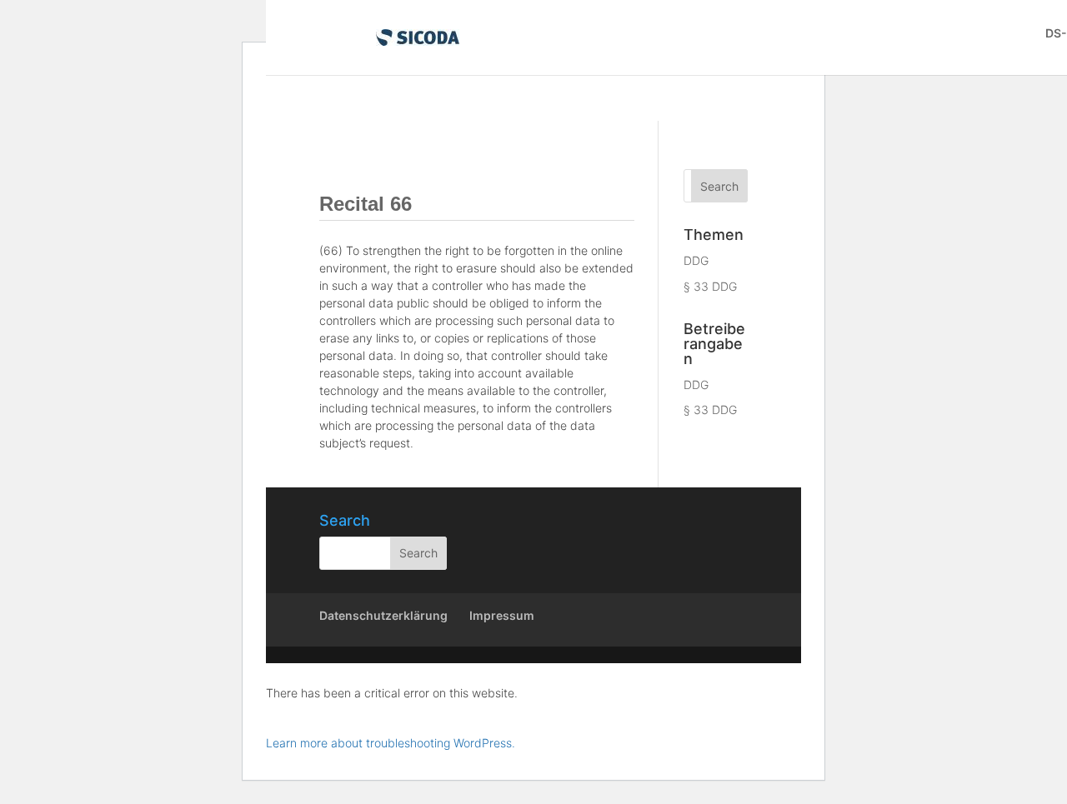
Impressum (501, 615)
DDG (696, 260)
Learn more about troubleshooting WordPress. (390, 743)
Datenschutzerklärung (383, 615)
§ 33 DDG (710, 286)
